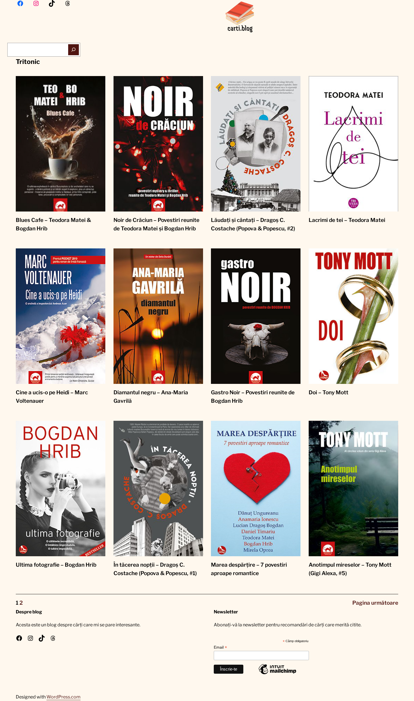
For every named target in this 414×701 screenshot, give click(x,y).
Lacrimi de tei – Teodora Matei (347, 220)
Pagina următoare (375, 603)
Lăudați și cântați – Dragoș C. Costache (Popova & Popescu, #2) (253, 224)
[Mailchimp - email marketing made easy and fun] (277, 674)
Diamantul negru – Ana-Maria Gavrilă (150, 396)
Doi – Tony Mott (328, 392)
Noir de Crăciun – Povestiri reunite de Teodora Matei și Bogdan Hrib (156, 224)
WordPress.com (63, 697)
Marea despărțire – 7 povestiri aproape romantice (249, 569)
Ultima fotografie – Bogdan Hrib (56, 565)
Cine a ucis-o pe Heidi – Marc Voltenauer (52, 396)
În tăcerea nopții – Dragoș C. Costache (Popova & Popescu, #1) (155, 569)
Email (220, 647)
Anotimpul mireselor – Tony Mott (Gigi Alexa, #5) (350, 569)
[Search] (73, 49)
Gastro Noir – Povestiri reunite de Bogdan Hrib (253, 396)
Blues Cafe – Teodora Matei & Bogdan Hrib (53, 224)
